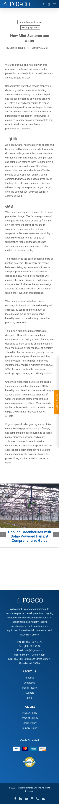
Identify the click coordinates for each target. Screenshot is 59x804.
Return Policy (30, 723)
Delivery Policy (29, 728)
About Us (29, 677)
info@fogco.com (33, 650)
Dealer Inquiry (29, 687)
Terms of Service (29, 718)
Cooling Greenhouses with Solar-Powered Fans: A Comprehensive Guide (29, 536)
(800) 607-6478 (34, 641)
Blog (29, 697)
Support (29, 692)
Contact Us (29, 682)
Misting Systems (30, 27)
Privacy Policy (29, 713)
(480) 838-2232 (32, 646)
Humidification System (30, 22)
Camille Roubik (17, 47)
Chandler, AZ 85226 (29, 663)
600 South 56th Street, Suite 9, (35, 659)
